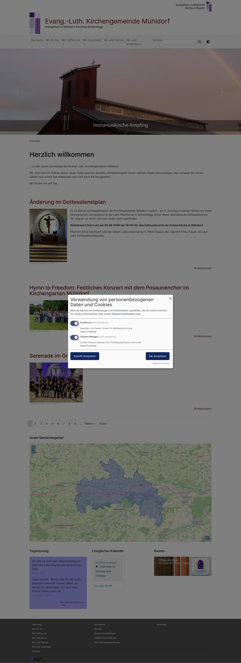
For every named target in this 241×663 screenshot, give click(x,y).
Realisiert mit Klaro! (160, 363)
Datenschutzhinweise (123, 313)
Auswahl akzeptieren (85, 356)
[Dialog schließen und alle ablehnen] (170, 297)
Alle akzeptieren (157, 356)
